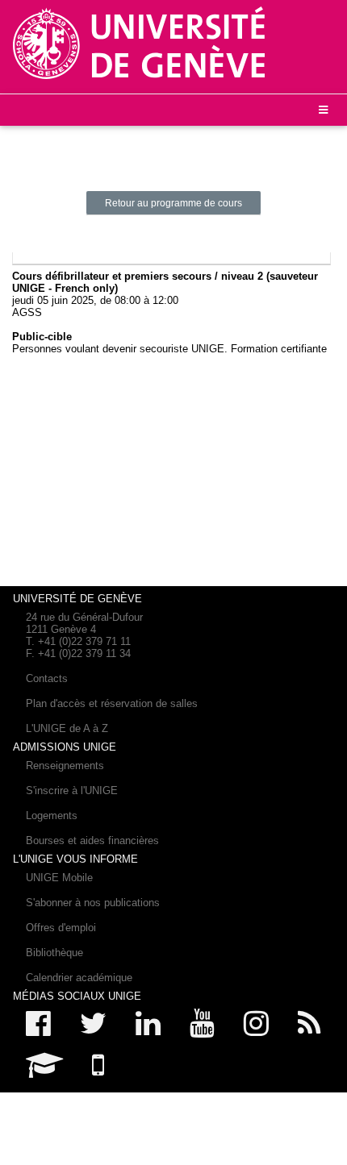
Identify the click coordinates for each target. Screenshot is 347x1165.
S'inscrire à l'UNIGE (72, 790)
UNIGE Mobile (59, 878)
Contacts (47, 678)
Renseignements (65, 765)
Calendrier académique (79, 978)
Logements (51, 815)
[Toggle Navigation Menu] (323, 110)
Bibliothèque (54, 953)
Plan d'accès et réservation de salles (112, 703)
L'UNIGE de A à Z (67, 728)
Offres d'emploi (61, 928)
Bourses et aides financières (92, 840)
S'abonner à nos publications (93, 903)
